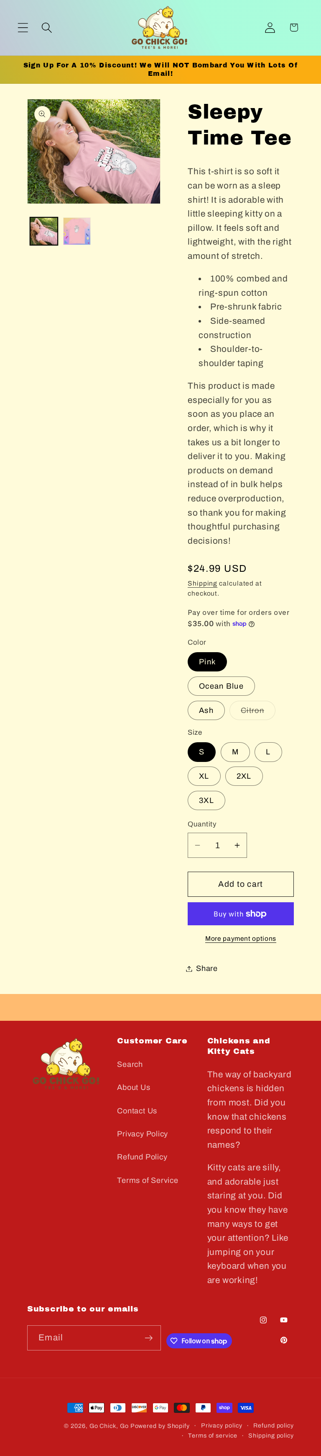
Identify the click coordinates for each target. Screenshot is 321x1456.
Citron (258, 713)
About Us (133, 1087)
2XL (244, 776)
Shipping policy (271, 1435)
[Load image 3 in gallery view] (77, 231)
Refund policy (273, 1425)
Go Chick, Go (109, 1425)
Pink (207, 662)
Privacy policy (221, 1425)
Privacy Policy (142, 1134)
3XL (206, 800)
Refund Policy (142, 1157)
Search (130, 1064)
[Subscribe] (148, 1338)
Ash (206, 710)
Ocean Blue (221, 686)
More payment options (240, 938)
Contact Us (137, 1111)
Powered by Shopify (160, 1425)
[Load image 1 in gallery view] (44, 231)
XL (204, 776)
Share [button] (207, 968)
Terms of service (212, 1435)
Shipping (202, 583)
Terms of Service (147, 1180)
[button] (23, 27)
